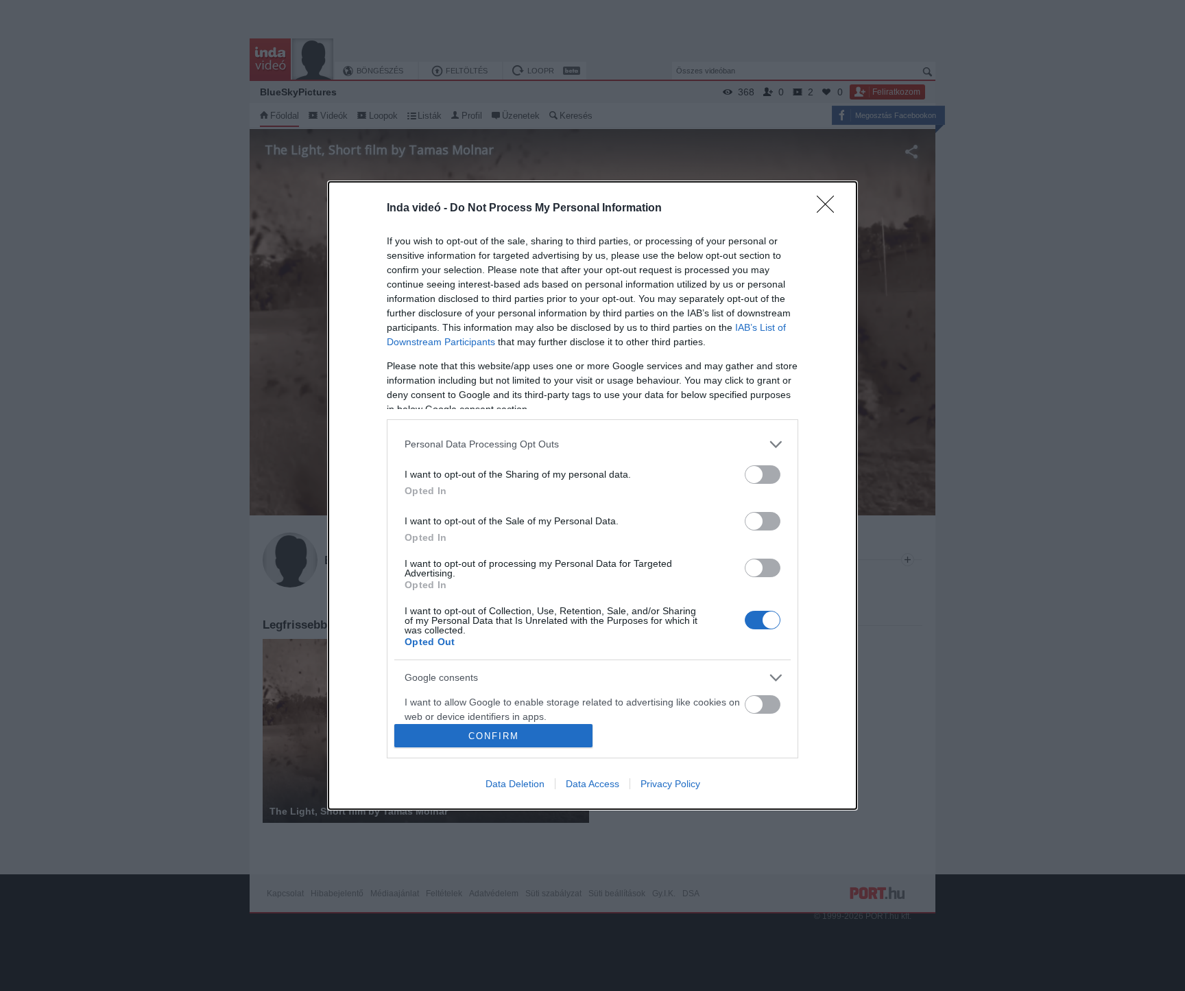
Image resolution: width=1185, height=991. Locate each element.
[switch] (762, 474)
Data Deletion (515, 783)
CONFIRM (493, 736)
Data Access (592, 783)
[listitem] (592, 444)
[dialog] (592, 495)
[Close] (830, 209)
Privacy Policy (670, 783)
